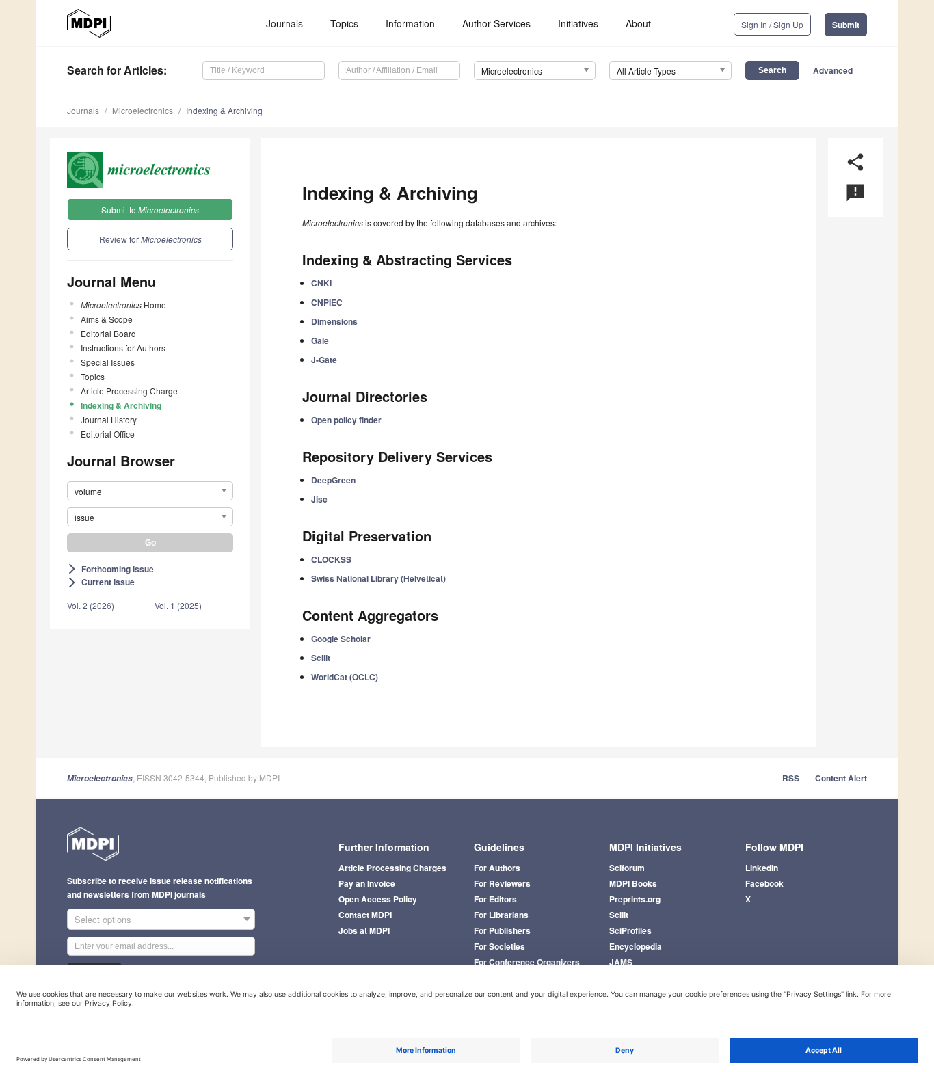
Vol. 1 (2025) (178, 605)
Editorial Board (108, 333)
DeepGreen (333, 480)
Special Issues (108, 362)
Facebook (764, 883)
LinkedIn (761, 867)
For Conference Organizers (527, 962)
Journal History (109, 419)
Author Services (496, 23)
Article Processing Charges (392, 867)
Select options (103, 919)
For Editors (495, 899)
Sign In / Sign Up (772, 24)
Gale (320, 340)
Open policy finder (346, 420)
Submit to (150, 209)
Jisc (319, 499)
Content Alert (841, 778)
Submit (845, 24)
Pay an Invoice (366, 883)
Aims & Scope (107, 319)
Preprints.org (635, 899)
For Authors (497, 867)
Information (410, 23)
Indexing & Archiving (224, 110)
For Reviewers (502, 883)
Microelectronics (142, 110)
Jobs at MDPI (364, 930)
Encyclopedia (635, 946)
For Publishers (502, 930)
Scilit (320, 658)
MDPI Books (633, 883)
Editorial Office (108, 434)
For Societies (499, 946)
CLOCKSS (331, 559)
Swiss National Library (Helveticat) (378, 578)
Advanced (833, 70)
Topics (344, 23)
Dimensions (334, 321)
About (638, 23)
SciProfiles (630, 930)
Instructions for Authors (123, 347)
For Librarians (501, 915)
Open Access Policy (377, 899)
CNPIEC (327, 302)
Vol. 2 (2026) (90, 605)
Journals (284, 23)
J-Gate (324, 359)
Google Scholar (341, 638)
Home (123, 304)
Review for (150, 239)
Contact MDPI (365, 915)
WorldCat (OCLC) (344, 677)
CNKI (321, 283)
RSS (790, 778)
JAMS (620, 962)
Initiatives (578, 23)
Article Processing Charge (129, 391)
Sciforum (627, 867)
